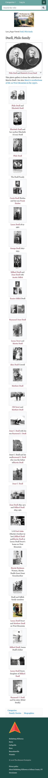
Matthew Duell (17, 386)
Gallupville (12, 745)
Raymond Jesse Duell (17, 320)
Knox (11, 748)
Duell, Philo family (26, 32)
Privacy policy (13, 766)
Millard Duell (16, 272)
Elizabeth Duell (18, 108)
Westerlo (12, 754)
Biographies (29, 713)
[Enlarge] (41, 72)
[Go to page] (43, 8)
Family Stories (15, 713)
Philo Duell (13, 73)
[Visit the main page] (24, 20)
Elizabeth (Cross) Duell (28, 73)
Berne (11, 742)
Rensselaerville (14, 751)
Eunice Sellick (15, 298)
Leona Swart (16, 341)
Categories (9, 2)
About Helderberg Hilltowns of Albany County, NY (26, 769)
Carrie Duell (14, 198)
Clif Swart (16, 407)
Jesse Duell (15, 275)
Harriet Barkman (17, 568)
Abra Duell (14, 365)
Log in (22, 2)
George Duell (15, 248)
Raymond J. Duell (19, 433)
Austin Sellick (17, 277)
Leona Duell (15, 621)
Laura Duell (15, 224)
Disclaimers (13, 773)
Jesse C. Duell (14, 431)
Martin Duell (18, 343)
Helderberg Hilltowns (16, 739)
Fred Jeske (19, 531)
